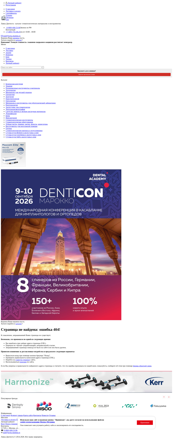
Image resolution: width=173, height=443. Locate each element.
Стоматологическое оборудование (19, 122)
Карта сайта (28, 415)
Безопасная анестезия (14, 84)
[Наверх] (3, 18)
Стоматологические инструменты (19, 120)
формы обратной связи (142, 366)
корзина (16, 38)
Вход (3, 424)
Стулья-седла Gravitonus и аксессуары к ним (23, 135)
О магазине (10, 9)
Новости (45, 415)
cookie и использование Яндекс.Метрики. (37, 422)
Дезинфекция (11, 114)
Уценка (9, 59)
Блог (7, 57)
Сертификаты (11, 13)
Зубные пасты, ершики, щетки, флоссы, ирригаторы (27, 124)
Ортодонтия (10, 101)
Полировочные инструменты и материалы (23, 88)
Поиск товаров (11, 424)
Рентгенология (12, 105)
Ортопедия (10, 95)
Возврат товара (17, 415)
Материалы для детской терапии (19, 92)
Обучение (10, 17)
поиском (23, 362)
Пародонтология (12, 99)
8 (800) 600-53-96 (13, 28)
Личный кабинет (14, 3)
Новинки (9, 55)
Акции (8, 53)
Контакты (10, 61)
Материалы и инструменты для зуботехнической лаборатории (31, 103)
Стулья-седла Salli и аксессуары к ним (21, 137)
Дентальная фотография (15, 109)
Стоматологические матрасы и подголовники (24, 131)
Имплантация (11, 118)
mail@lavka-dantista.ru (11, 36)
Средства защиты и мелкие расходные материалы (26, 111)
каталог (19, 40)
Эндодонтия (11, 90)
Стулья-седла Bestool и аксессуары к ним (22, 133)
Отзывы (9, 15)
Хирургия (10, 97)
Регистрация (11, 5)
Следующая (169, 397)
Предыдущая (164, 397)
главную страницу (22, 360)
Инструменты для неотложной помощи (21, 126)
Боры (8, 116)
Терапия (9, 86)
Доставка (9, 50)
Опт (7, 20)
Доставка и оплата (13, 11)
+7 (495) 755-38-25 (13, 32)
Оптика (9, 128)
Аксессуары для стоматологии (18, 107)
